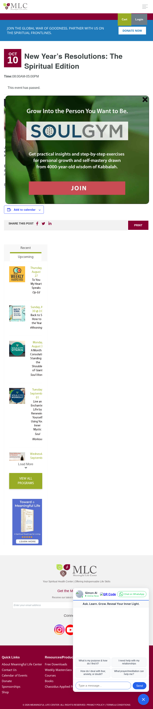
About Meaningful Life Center (22, 664)
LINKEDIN (50, 223)
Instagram (59, 631)
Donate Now (132, 30)
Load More (25, 464)
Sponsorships (11, 686)
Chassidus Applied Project (62, 686)
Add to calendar (24, 210)
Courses (50, 675)
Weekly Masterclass (58, 670)
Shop (5, 692)
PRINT (138, 225)
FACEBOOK (38, 223)
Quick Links (11, 657)
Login (139, 19)
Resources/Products (60, 657)
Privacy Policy (95, 705)
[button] (143, 699)
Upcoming (25, 257)
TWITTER (44, 223)
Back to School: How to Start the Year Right (40, 319)
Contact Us (9, 670)
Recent (26, 248)
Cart (124, 19)
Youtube (70, 631)
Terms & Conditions (118, 705)
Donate (7, 681)
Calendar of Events (14, 675)
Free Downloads (56, 664)
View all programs (26, 481)
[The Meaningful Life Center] (15, 6)
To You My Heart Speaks (36, 284)
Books (49, 681)
